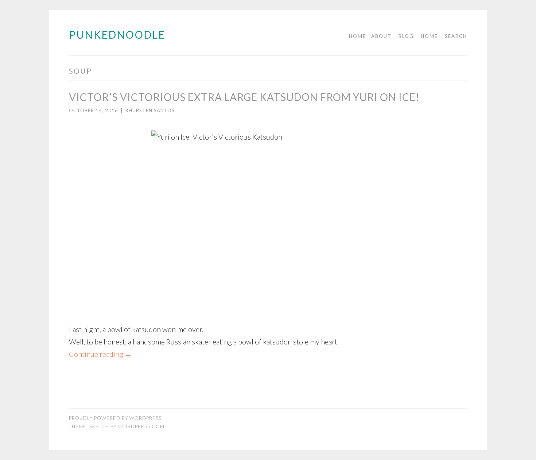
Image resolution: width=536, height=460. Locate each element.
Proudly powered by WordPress (115, 418)
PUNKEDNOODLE (117, 34)
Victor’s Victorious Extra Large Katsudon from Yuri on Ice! (244, 97)
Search (456, 36)
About (381, 36)
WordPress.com (141, 426)
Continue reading (100, 354)
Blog (406, 36)
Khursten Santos (150, 110)
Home (357, 36)
